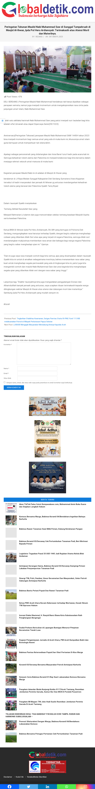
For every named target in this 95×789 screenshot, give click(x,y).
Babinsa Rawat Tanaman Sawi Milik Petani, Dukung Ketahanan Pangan (51, 529)
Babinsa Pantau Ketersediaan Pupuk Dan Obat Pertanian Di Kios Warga (51, 652)
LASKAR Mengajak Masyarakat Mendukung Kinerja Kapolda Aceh (39, 325)
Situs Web (7, 378)
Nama (6, 368)
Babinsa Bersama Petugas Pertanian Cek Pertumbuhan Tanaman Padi (51, 734)
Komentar (8, 344)
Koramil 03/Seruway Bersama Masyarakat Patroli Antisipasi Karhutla (50, 665)
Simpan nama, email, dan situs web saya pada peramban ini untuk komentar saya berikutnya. (39, 382)
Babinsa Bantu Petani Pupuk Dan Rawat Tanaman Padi (43, 591)
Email (6, 373)
